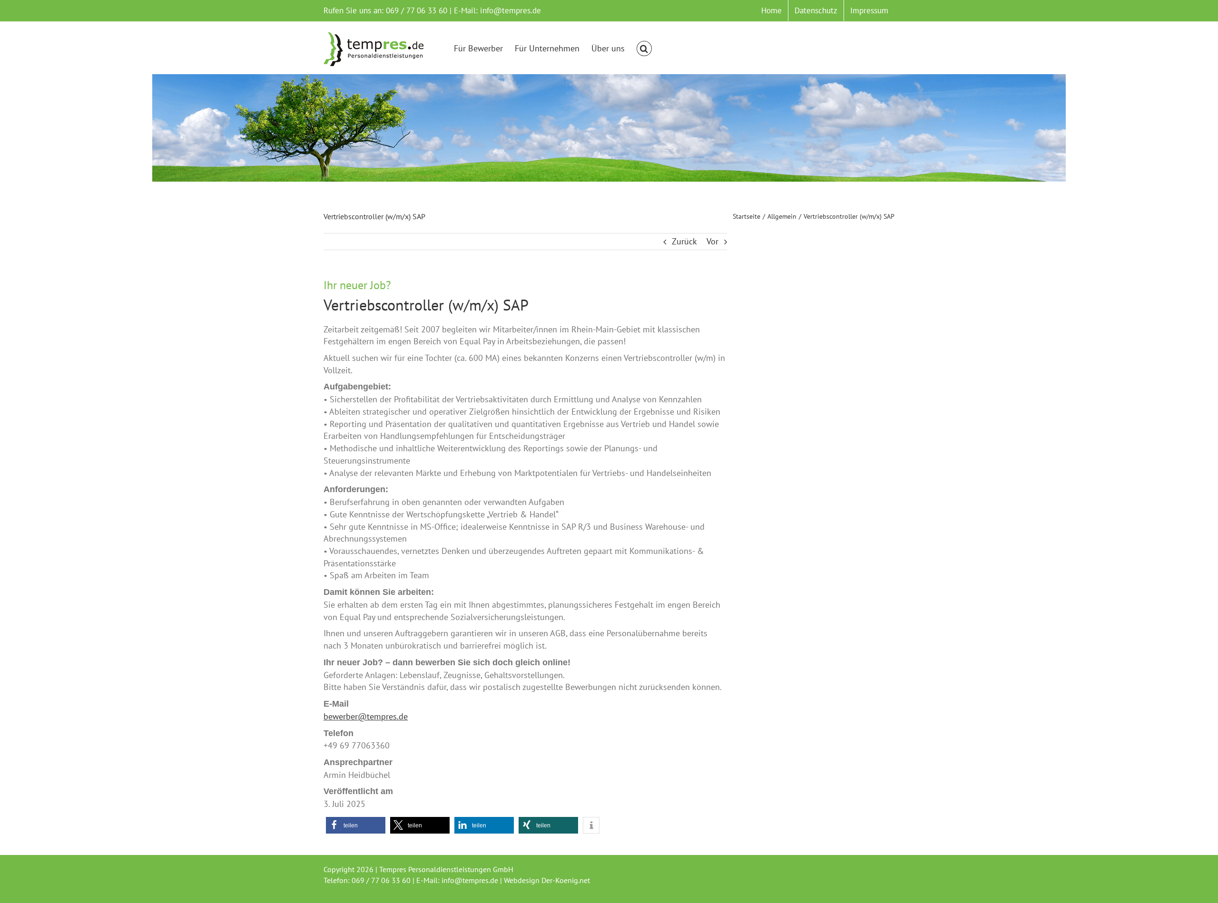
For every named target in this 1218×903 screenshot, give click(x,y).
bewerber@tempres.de (366, 716)
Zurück (684, 241)
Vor (712, 241)
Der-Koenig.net (565, 880)
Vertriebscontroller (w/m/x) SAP (426, 305)
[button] (644, 48)
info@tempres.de (510, 10)
